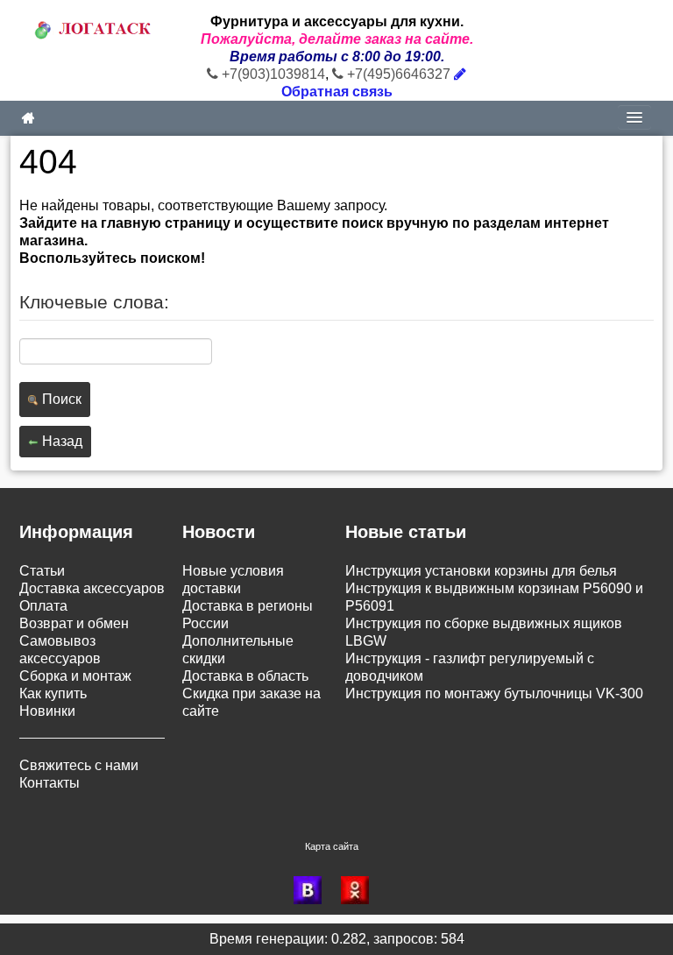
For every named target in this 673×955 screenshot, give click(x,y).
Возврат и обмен (74, 623)
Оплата (43, 605)
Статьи (42, 570)
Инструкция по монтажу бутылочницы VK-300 (494, 693)
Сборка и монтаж (75, 675)
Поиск (60, 399)
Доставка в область (245, 675)
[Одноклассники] (360, 890)
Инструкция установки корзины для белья (481, 570)
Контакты (49, 782)
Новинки (47, 711)
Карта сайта (331, 846)
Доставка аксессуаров (92, 588)
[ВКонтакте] (313, 890)
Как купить (53, 693)
